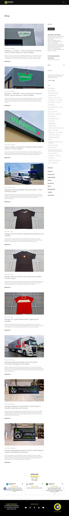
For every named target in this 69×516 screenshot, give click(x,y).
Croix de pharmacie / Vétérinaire (53, 134)
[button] (64, 488)
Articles (49, 171)
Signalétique (13, 448)
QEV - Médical (50, 109)
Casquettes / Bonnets (52, 147)
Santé (49, 162)
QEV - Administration (51, 116)
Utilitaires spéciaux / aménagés (53, 137)
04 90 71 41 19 (34, 504)
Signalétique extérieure (52, 95)
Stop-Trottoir (58, 155)
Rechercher (50, 24)
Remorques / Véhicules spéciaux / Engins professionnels (55, 142)
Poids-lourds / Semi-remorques (53, 118)
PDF (48, 186)
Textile (12, 231)
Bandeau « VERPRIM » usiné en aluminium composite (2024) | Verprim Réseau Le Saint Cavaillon (55, 41)
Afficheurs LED (54, 162)
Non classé (50, 183)
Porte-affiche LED (51, 155)
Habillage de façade (51, 125)
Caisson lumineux (51, 132)
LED (48, 180)
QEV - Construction (51, 90)
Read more (7, 61)
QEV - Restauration (51, 102)
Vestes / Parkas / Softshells (53, 153)
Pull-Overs (50, 139)
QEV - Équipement (51, 88)
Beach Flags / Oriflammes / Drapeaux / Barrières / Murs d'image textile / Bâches (55, 150)
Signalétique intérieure (52, 123)
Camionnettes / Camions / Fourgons (54, 97)
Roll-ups (49, 130)
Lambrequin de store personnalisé (54, 160)
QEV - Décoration (51, 104)
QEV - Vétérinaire (59, 132)
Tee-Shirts (58, 102)
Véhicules (12, 187)
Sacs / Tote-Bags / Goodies (53, 145)
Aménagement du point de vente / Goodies (55, 127)
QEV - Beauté (55, 130)
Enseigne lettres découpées (53, 93)
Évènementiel (50, 177)
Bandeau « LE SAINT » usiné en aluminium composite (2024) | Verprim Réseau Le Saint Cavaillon (56, 38)
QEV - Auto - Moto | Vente (52, 111)
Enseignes (13, 48)
